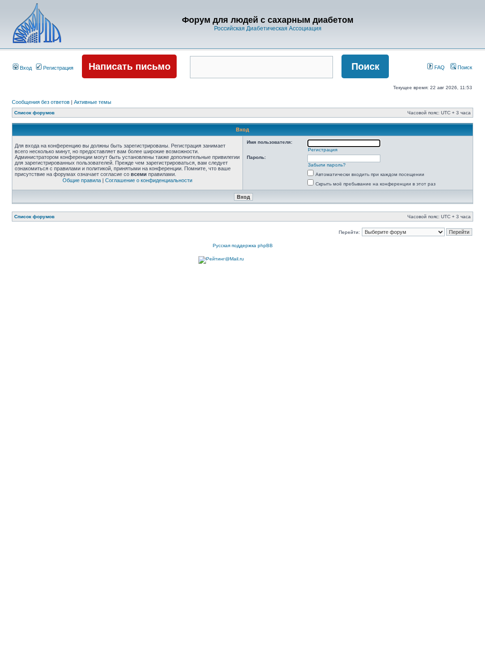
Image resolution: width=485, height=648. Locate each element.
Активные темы (92, 102)
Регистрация (57, 68)
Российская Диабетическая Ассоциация (268, 28)
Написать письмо (130, 66)
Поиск (464, 67)
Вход (25, 68)
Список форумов (34, 112)
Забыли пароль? (327, 164)
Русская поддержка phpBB (243, 245)
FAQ (439, 67)
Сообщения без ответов (41, 102)
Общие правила (82, 180)
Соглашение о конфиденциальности (148, 180)
